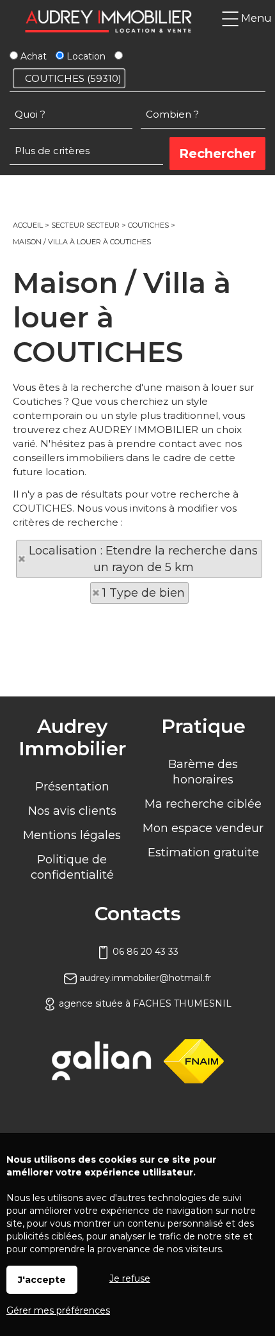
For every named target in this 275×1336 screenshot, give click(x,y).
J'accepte (42, 1279)
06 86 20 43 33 (144, 951)
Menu (255, 18)
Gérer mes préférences (58, 1310)
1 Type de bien (143, 593)
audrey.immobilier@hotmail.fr (144, 978)
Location (85, 56)
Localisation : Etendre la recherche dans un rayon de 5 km (143, 559)
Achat (32, 56)
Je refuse (129, 1278)
